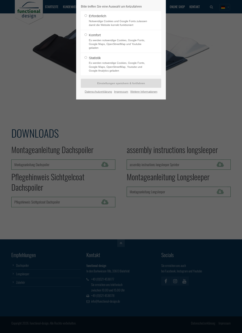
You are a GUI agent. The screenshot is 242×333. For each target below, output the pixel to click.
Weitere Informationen (143, 91)
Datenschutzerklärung (98, 91)
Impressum (121, 91)
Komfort (117, 41)
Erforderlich (118, 20)
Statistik (117, 64)
